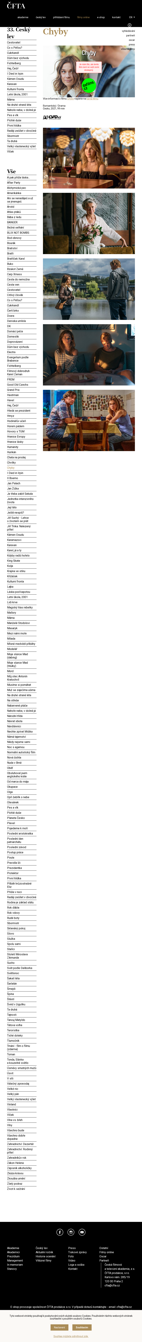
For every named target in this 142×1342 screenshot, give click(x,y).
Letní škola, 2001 (22, 94)
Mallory (22, 612)
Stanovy (12, 1269)
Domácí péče (22, 331)
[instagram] (71, 1232)
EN (130, 17)
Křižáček (22, 576)
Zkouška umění (22, 1178)
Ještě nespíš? (22, 512)
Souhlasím (82, 1327)
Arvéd (22, 206)
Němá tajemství (22, 736)
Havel (22, 400)
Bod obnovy (22, 237)
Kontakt (72, 1269)
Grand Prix (22, 389)
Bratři (22, 253)
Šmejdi (22, 988)
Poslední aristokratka (22, 833)
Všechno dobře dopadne (22, 1137)
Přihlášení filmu (61, 17)
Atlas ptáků (22, 211)
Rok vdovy (22, 912)
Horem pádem (22, 426)
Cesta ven (22, 284)
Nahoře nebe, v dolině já (22, 110)
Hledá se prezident (22, 410)
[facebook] (59, 1232)
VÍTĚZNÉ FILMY (128, 49)
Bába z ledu (22, 217)
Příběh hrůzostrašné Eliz (22, 884)
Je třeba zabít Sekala (22, 493)
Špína (22, 994)
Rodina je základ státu (22, 902)
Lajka (22, 586)
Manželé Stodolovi (22, 623)
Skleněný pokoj (22, 928)
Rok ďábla (22, 907)
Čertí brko (22, 310)
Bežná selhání (22, 227)
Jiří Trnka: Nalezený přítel (22, 527)
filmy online (83, 17)
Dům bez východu (22, 58)
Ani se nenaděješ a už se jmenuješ (22, 199)
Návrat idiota (22, 721)
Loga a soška (76, 1264)
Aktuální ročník (44, 1252)
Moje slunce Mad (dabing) (22, 655)
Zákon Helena (22, 1162)
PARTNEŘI (130, 35)
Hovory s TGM (22, 431)
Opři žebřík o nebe (22, 797)
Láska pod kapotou (22, 591)
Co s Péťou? (22, 47)
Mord (22, 671)
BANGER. (22, 222)
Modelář (22, 649)
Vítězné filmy (43, 1260)
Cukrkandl (22, 52)
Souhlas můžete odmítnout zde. (71, 1336)
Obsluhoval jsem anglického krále (22, 774)
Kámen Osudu (22, 78)
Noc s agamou (22, 746)
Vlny (22, 1125)
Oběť (22, 767)
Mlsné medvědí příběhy (22, 643)
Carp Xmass (22, 274)
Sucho (22, 962)
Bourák (22, 242)
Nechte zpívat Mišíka (22, 731)
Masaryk (22, 628)
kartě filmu (92, 98)
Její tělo (22, 507)
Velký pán (22, 1094)
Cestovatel (22, 42)
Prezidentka (22, 867)
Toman (22, 1054)
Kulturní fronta (22, 89)
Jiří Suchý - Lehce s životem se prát (22, 519)
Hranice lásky (22, 441)
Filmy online (106, 1252)
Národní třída (22, 716)
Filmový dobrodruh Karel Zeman (22, 372)
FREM (22, 379)
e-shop (101, 17)
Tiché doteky (22, 1035)
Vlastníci (22, 1109)
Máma (22, 99)
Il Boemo (22, 478)
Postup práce (22, 852)
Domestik (22, 336)
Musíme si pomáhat (22, 684)
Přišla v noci (22, 892)
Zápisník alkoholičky (22, 1168)
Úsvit (22, 1073)
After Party (22, 182)
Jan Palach (22, 483)
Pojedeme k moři (22, 828)
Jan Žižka (22, 488)
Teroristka (22, 1030)
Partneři (104, 1260)
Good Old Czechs (22, 384)
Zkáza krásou (22, 1173)
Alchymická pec (22, 187)
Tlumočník (22, 1040)
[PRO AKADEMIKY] (129, 25)
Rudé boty (22, 917)
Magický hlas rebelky (22, 607)
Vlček (22, 151)
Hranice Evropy (22, 436)
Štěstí (22, 999)
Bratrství (22, 248)
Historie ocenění (45, 1256)
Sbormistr (22, 135)
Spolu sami (22, 943)
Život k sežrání (22, 1188)
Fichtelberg (22, 63)
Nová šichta (22, 757)
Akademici (13, 1252)
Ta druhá (22, 141)
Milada (22, 638)
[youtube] (82, 1232)
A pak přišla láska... (22, 177)
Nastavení (59, 1327)
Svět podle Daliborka (22, 968)
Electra (22, 352)
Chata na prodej (22, 457)
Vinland (22, 1104)
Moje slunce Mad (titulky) (22, 664)
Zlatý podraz (22, 1183)
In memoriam (15, 1264)
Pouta (22, 857)
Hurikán (22, 452)
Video (71, 1260)
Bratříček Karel (22, 258)
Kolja (22, 565)
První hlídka (22, 125)
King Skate (22, 560)
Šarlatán (22, 983)
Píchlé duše (22, 120)
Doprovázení (22, 341)
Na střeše (22, 700)
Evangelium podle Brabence (22, 358)
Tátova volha (22, 1025)
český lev (41, 17)
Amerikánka (22, 193)
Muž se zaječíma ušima (22, 689)
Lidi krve (22, 602)
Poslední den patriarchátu (22, 840)
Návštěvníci (22, 726)
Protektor (22, 872)
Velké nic (22, 1088)
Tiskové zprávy (77, 1252)
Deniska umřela (22, 321)
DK (22, 326)
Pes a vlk (22, 115)
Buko (22, 263)
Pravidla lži (22, 862)
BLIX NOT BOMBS (22, 232)
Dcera (22, 315)
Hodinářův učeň (22, 421)
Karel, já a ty (22, 550)
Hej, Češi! (22, 68)
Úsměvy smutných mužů (22, 1068)
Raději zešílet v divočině (22, 130)
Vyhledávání (128, 31)
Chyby (22, 467)
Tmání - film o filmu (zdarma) (22, 1047)
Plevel (22, 823)
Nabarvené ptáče (22, 705)
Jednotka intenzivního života (22, 500)
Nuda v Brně (22, 762)
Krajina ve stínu (22, 571)
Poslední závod (22, 847)
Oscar (102, 1256)
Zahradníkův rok (22, 1157)
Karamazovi (22, 539)
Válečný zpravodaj (22, 1083)
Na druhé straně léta (22, 104)
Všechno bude (22, 1130)
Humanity (22, 446)
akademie (22, 17)
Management (15, 1260)
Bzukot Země (22, 269)
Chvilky (22, 462)
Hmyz (22, 415)
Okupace (22, 786)
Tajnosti (22, 1014)
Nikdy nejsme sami (22, 741)
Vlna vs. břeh (22, 1120)
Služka (22, 938)
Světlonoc (22, 973)
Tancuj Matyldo (22, 1019)
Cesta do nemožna (22, 279)
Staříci (22, 949)
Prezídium (13, 1256)
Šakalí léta (22, 978)
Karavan (22, 84)
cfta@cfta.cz (112, 1285)
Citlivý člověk (22, 295)
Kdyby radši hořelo (22, 555)
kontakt (116, 17)
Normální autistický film (22, 752)
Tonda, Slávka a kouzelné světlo (22, 1061)
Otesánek (22, 802)
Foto (71, 1256)
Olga (22, 792)
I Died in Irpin (22, 73)
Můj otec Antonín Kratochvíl (22, 677)
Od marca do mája (22, 781)
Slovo (22, 933)
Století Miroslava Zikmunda (22, 955)
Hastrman (22, 394)
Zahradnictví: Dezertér (22, 1144)
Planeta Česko (22, 817)
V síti (22, 1078)
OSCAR (132, 40)
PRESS (132, 44)
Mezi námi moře (22, 633)
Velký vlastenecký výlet (21, 146)
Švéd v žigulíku (22, 1004)
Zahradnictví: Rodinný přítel (22, 1150)
